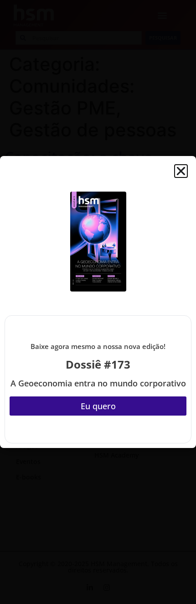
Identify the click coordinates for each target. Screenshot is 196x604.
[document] (98, 302)
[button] (181, 171)
